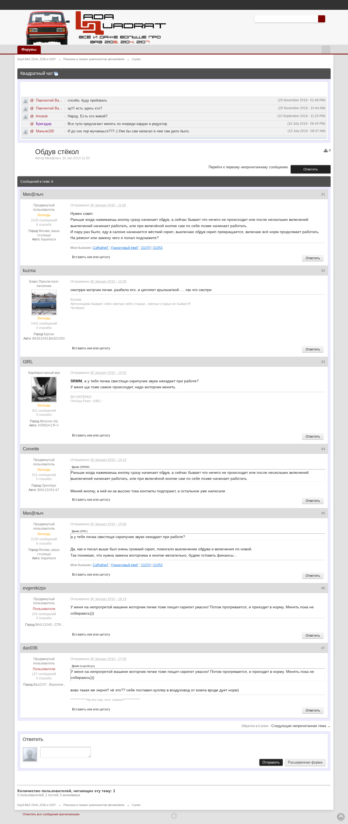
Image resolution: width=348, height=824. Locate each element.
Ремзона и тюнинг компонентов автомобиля (93, 805)
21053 (158, 247)
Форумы (28, 49)
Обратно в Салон (255, 726)
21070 (146, 247)
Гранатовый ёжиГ (125, 247)
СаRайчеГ (101, 247)
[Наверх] (174, 816)
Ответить (310, 169)
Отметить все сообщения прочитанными (51, 814)
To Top (341, 817)
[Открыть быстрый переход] (326, 50)
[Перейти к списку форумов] (94, 27)
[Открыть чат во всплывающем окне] (56, 73)
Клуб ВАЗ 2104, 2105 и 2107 (36, 805)
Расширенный (328, 18)
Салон (136, 805)
